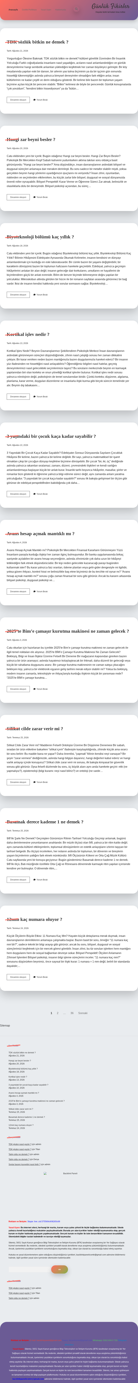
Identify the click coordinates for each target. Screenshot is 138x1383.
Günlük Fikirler (110, 6)
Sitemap (5, 1025)
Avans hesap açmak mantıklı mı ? (41, 533)
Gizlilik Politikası (29, 10)
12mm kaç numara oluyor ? (34, 919)
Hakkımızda (60, 10)
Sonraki (83, 1013)
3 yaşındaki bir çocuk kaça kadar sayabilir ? (51, 436)
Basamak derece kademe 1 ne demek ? (45, 821)
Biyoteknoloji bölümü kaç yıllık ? (40, 236)
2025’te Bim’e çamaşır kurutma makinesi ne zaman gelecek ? (68, 631)
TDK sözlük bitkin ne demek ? (37, 41)
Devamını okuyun (20, 101)
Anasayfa (13, 10)
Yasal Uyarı (46, 10)
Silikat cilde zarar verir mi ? (35, 728)
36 (72, 1013)
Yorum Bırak (42, 100)
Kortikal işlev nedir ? (28, 334)
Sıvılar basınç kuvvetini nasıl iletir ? (24, 1164)
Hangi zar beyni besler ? (31, 139)
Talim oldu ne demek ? (19, 1154)
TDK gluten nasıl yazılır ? (20, 1144)
